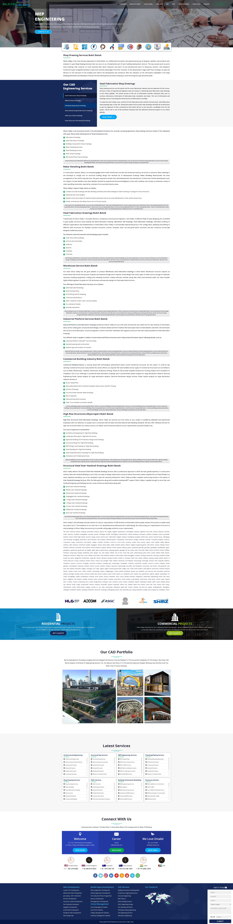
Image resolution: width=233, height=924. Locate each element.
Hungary (79, 553)
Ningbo (124, 568)
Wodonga (104, 590)
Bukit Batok (112, 537)
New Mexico (153, 566)
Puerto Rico (119, 574)
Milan (110, 561)
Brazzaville (166, 534)
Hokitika (167, 550)
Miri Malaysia (129, 561)
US (97, 587)
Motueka (162, 563)
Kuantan (137, 555)
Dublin (112, 545)
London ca (121, 558)
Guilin (93, 550)
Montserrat (138, 563)
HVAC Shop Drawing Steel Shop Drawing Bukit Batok (114, 161)
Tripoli (135, 584)
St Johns (75, 582)
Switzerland (143, 582)
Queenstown (145, 574)
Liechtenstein (85, 558)
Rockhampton (84, 576)
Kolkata (90, 555)
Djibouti (167, 542)
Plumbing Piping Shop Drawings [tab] (75, 105)
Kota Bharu (96, 555)
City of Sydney (101, 539)
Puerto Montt (112, 574)
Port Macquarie (158, 571)
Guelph (89, 550)
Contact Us (43, 35)
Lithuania (104, 558)
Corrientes (106, 542)
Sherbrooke (146, 576)
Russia (122, 576)
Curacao (143, 542)
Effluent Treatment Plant (99, 774)
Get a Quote (58, 633)
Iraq (103, 553)
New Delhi (129, 566)
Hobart (162, 550)
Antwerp (136, 532)
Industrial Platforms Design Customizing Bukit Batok (78, 351)
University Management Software (100, 915)
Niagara (83, 568)
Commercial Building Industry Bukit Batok (86, 358)
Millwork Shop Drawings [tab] (73, 100)
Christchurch (83, 539)
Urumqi (93, 587)
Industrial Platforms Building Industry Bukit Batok (154, 353)
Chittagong (166, 537)
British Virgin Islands (79, 537)
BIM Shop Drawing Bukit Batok (92, 161)
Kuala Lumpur (119, 555)
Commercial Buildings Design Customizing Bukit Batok (80, 406)
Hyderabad (86, 553)
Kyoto (72, 558)
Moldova (166, 561)
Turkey (167, 584)
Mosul (156, 563)
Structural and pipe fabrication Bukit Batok (99, 260)
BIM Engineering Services (127, 784)
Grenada (141, 547)
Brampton (155, 534)
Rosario (101, 576)
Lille (95, 558)
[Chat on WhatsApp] (137, 875)
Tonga (78, 584)
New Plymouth (162, 566)
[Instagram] (106, 875)
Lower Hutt (134, 558)
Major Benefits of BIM (153, 796)
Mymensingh (121, 566)
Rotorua (106, 576)
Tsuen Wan (149, 584)
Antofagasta (129, 532)
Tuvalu (74, 587)
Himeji (151, 550)
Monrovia (92, 563)
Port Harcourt (149, 571)
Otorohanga (95, 571)
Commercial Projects (153, 765)
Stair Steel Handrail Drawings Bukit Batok (86, 518)
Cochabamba (120, 539)
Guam (167, 547)
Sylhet (154, 582)
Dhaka (162, 542)
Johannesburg (138, 553)
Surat (110, 582)
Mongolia (85, 563)
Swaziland (131, 582)
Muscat (97, 566)
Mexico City (99, 561)
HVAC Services (97, 784)
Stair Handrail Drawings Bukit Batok (105, 162)
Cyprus (148, 542)
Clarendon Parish (111, 539)
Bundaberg (131, 537)
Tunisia (159, 584)
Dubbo (108, 545)
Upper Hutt (124, 587)
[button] (17, 23)
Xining (134, 590)
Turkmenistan (67, 587)
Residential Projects (70, 771)
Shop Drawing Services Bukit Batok (74, 161)
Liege (91, 558)
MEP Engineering (124, 759)
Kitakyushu (66, 555)
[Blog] (121, 875)
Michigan (105, 561)
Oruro (79, 571)
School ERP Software (97, 910)
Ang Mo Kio (103, 532)
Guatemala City (82, 550)
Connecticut (79, 542)
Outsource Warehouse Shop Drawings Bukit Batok (104, 311)
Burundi (156, 537)
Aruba (65, 534)
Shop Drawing (82, 55)
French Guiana (86, 547)
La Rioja (76, 561)
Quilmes (152, 574)
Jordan (153, 553)
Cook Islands (87, 542)
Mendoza (82, 561)
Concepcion (66, 542)
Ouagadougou (109, 571)
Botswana (142, 534)
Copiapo (94, 542)
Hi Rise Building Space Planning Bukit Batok (121, 459)
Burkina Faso (144, 537)
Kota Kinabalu (105, 555)
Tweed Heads (81, 587)
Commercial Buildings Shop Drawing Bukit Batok (93, 408)
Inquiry (206, 4)
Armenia (166, 532)
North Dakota (147, 568)
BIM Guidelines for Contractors (155, 784)
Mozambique (73, 566)
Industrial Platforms (70, 796)
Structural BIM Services (126, 796)
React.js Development (97, 899)
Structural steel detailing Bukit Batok (95, 205)
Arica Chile (149, 532)
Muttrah (102, 566)
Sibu (164, 576)
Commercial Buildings (71, 799)
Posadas (77, 574)
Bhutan (108, 534)
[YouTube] (127, 875)
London (115, 558)
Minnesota (121, 561)
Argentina (143, 532)
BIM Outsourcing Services (127, 790)
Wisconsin (97, 590)
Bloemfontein (123, 534)
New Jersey (146, 566)
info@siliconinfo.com (153, 845)
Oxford (116, 571)
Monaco (73, 563)
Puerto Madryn (102, 574)
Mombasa (66, 563)
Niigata (106, 568)
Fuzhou (114, 547)
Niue (128, 568)
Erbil (148, 545)
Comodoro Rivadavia (157, 539)
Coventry (128, 542)
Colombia (142, 539)
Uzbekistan (116, 587)
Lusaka (156, 558)
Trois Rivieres (141, 584)
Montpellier (123, 563)
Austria (96, 534)
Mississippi (145, 561)
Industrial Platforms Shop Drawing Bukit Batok (89, 353)
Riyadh (78, 576)
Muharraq (80, 566)
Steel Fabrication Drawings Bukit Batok (84, 212)
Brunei (98, 537)
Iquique (96, 553)
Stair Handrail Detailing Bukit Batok (73, 516)
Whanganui (166, 587)
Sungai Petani (98, 582)
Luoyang (151, 558)
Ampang (83, 532)
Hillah (146, 550)
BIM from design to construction (156, 793)
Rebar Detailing (69, 787)
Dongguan (94, 545)
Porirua (133, 571)
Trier (126, 584)
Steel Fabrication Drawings (72, 790)
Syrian (158, 582)
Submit (220, 921)
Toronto (91, 584)
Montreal (131, 563)
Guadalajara (153, 547)
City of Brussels (91, 539)
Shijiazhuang (154, 576)
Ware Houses (69, 793)
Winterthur (91, 590)
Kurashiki (162, 555)
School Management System (99, 907)
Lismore (99, 558)
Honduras (66, 553)
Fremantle (78, 547)
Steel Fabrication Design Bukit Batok (110, 353)
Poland (121, 571)
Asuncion (70, 534)
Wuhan (117, 590)
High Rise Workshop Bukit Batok (153, 461)
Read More (107, 117)
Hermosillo (141, 550)
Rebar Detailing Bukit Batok (78, 166)
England (133, 545)
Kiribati (158, 553)
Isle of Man (118, 553)
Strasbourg (81, 582)
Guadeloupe (161, 547)
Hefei (136, 550)
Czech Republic (155, 542)
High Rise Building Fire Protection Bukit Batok (77, 459)
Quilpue (157, 574)
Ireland (107, 553)
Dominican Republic (84, 545)
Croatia (134, 542)
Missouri (151, 561)
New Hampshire (137, 566)
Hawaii (132, 550)
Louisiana (127, 558)
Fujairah (103, 547)
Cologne (136, 539)
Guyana (117, 550)
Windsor (79, 590)
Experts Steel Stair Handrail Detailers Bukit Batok (144, 518)
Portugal (71, 574)
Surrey (120, 582)
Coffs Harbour (129, 539)
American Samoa (75, 532)
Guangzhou (66, 550)
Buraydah (137, 537)
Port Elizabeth (140, 571)
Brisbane (65, 537)
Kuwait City (66, 558)
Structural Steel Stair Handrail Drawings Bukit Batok (92, 465)
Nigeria (102, 568)
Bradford (148, 534)
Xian (130, 590)
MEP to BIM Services (125, 765)
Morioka (144, 563)
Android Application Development (100, 893)
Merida (88, 561)
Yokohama (139, 590)
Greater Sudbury (122, 547)
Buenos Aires (104, 537)
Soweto (158, 579)
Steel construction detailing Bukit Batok (75, 205)
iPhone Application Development (100, 890)
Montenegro (115, 563)
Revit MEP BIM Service (126, 774)
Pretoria (87, 574)
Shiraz (160, 576)
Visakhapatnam (157, 587)
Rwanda (126, 576)
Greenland (135, 547)
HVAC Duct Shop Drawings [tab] (73, 115)
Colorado (148, 539)
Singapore (70, 579)
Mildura (115, 561)
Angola (109, 532)
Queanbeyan (163, 574)
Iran (100, 553)
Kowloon (112, 555)
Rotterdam (112, 576)
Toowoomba (84, 584)
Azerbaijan (102, 534)
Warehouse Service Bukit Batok (80, 265)
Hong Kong (73, 553)
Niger (97, 568)
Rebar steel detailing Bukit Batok (155, 205)
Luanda (140, 558)
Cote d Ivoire (121, 542)
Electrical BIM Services (126, 799)
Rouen (117, 576)
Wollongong (110, 590)
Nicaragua (89, 568)
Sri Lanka (69, 582)
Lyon (72, 561)
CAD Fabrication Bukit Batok (72, 258)
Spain (162, 579)
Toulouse (97, 584)
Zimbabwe (162, 590)
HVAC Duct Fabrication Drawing (101, 799)
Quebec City (137, 574)
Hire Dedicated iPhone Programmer (101, 896)
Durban (123, 545)
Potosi (82, 574)
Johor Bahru (146, 553)
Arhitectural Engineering (72, 759)
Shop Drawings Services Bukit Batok (125, 315)
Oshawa (89, 571)
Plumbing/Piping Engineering (155, 759)
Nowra (75, 571)
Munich (92, 566)
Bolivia (130, 534)
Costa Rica (113, 542)
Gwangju (122, 550)
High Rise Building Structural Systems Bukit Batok (145, 459)
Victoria (130, 587)
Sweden (137, 582)
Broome (88, 537)
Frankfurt (66, 547)
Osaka (84, 571)
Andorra (96, 532)
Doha (70, 545)
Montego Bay (107, 563)
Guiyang (111, 550)
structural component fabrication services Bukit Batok (153, 258)
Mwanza (108, 566)
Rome (96, 576)
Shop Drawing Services (71, 784)
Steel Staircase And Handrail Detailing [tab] (77, 120)
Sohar (95, 579)
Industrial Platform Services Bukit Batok (85, 318)
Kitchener (73, 555)
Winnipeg (84, 590)
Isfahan (112, 553)
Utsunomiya (109, 587)
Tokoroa (68, 584)
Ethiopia (162, 545)
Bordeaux (135, 534)
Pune (131, 574)
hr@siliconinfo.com (116, 845)
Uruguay (88, 587)
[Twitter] (100, 875)
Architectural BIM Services (127, 793)
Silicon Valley (126, 922)
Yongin (145, 590)
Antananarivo (121, 532)
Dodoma (65, 545)
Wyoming (125, 590)
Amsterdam (90, 532)
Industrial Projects (70, 768)
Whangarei (66, 590)
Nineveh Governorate (115, 568)
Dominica (75, 545)
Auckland (76, 534)
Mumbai (86, 566)
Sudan (91, 582)
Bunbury (124, 537)
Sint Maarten (78, 579)
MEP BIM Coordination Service (128, 768)
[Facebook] (95, 875)
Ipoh (91, 553)
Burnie (151, 537)
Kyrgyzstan (78, 558)
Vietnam (135, 587)
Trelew (122, 584)
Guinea (98, 550)
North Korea (155, 568)
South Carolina (126, 579)
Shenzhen (132, 576)
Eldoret (128, 545)
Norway (70, 571)
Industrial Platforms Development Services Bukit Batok (130, 355)
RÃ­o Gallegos (71, 576)
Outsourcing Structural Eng (100, 762)
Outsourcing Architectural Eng (73, 762)
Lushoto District (163, 558)
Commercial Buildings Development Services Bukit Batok (131, 410)
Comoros (166, 539)
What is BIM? (150, 787)
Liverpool (110, 558)
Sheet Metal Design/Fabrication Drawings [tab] (79, 110)
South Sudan (151, 579)
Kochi (86, 555)
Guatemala (74, 550)
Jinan (131, 553)
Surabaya (105, 582)
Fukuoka (109, 547)
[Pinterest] (116, 875)
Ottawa (102, 571)
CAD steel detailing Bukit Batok (82, 207)
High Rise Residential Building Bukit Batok (111, 461)
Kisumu (167, 553)
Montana (99, 563)
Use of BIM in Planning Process (155, 790)
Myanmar (114, 566)
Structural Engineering (99, 759)
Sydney (149, 582)
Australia (90, 534)
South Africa (117, 579)
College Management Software (100, 913)
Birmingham (114, 534)
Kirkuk (162, 553)
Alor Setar (66, 532)
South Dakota (135, 579)
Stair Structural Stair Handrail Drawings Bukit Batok (141, 161)
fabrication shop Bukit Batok (106, 258)
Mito (156, 561)
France (167, 545)
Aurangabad (83, 534)
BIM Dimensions (151, 799)
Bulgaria (119, 537)
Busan (160, 537)
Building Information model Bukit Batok (132, 209)
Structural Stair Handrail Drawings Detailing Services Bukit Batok (131, 162)
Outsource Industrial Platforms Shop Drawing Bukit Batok (138, 351)
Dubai (104, 545)
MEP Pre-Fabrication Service (127, 771)
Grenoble (147, 547)
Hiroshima (156, 550)
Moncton (79, 563)
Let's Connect (220, 4)
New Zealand (70, 568)
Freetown (72, 547)
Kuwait (167, 555)
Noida (132, 568)
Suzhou (125, 582)
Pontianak (127, 571)
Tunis (154, 584)
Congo (73, 542)
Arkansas (161, 532)
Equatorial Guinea (141, 545)
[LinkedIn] (111, 875)
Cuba (138, 542)
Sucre (87, 582)
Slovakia (84, 579)
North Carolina (138, 568)
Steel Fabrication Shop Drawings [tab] (76, 95)
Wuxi (121, 590)
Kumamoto (149, 555)
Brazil (160, 534)
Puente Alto (93, 574)
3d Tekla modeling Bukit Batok (142, 207)
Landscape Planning (70, 774)
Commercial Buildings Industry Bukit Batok (157, 408)
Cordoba (100, 542)
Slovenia (90, 579)
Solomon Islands (103, 579)
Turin (163, 584)
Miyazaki (160, 561)
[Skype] (132, 875)
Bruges (94, 537)
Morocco (151, 563)
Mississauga (137, 561)
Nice (94, 568)
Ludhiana (145, 558)
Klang (78, 555)
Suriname (115, 582)
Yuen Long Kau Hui (153, 590)
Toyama (110, 584)
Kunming (156, 555)
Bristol (71, 537)
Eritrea (152, 545)
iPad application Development (99, 901)
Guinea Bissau (104, 550)
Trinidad (130, 584)
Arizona (155, 532)
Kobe (82, 555)
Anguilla (114, 532)
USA (100, 587)
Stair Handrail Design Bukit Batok (91, 516)
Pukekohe (127, 574)
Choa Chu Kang (67, 539)
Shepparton (139, 576)
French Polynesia (96, 547)
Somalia (110, 579)
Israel (124, 553)
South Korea (143, 579)
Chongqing (76, 539)
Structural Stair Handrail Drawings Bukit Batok (113, 516)
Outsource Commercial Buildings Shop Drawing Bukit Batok (140, 406)
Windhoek (73, 590)
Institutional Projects (71, 765)
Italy (128, 553)
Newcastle (78, 568)
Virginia (150, 587)
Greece (129, 547)
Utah (103, 587)
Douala (100, 545)
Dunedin (117, 545)
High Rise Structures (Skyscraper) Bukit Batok (88, 413)
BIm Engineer (123, 787)
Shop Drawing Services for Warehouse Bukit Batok (78, 311)
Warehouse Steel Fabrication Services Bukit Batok (114, 313)
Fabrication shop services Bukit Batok (120, 260)
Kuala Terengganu (129, 555)
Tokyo (73, 584)
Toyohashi (116, 584)
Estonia (157, 545)
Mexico (92, 561)
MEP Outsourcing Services (127, 762)
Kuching (143, 555)
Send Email (153, 850)
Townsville (104, 584)
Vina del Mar (143, 587)
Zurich (167, 590)
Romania (91, 576)
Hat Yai (127, 550)
